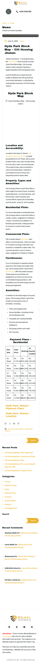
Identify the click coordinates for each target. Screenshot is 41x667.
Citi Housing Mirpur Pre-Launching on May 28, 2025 (20, 465)
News (22, 41)
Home (4, 23)
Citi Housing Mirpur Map (14, 460)
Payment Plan (10, 493)
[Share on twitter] (10, 424)
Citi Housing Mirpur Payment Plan (18, 470)
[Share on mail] (14, 424)
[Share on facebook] (5, 424)
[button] (8, 11)
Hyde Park (25, 239)
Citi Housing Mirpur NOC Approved (19, 453)
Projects (8, 497)
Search (5, 514)
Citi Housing (12, 61)
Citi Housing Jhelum (16, 429)
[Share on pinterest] (18, 424)
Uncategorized (11, 508)
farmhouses (10, 271)
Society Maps (10, 501)
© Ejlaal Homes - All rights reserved (20, 660)
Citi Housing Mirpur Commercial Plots (20, 456)
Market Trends (11, 485)
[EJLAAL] (20, 3)
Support (8, 504)
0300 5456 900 (25, 11)
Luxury (7, 482)
